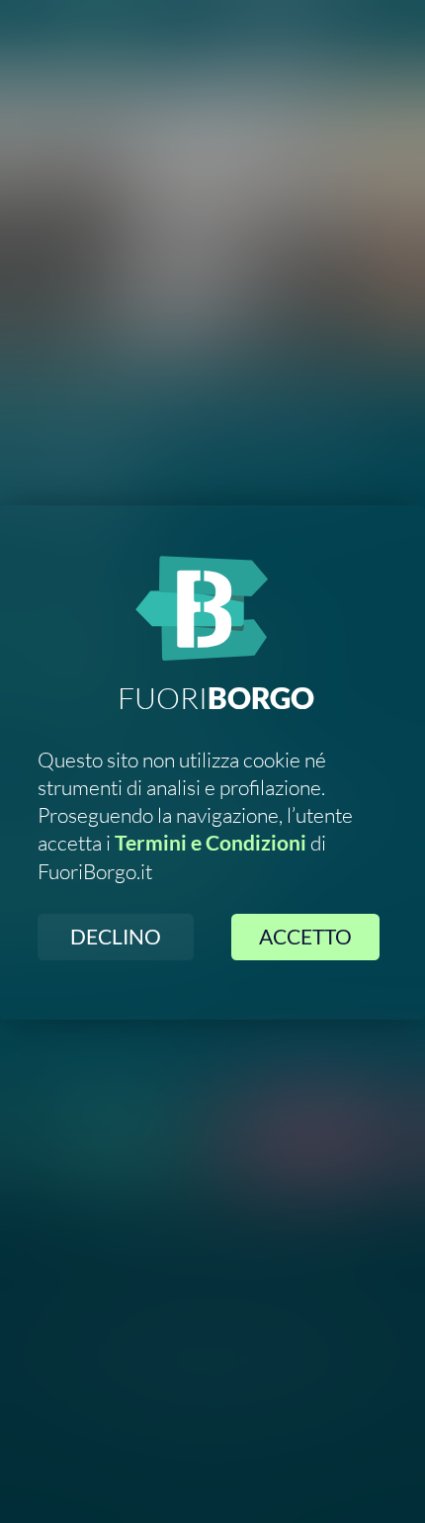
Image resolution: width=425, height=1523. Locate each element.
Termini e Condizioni (210, 842)
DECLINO (115, 936)
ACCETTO (305, 936)
